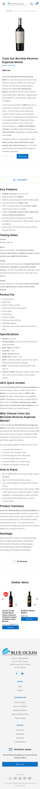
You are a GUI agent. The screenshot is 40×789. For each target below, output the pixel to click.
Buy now (10, 627)
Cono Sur (11, 65)
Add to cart (22, 156)
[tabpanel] (20, 370)
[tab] (20, 179)
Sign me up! (20, 764)
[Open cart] (36, 4)
